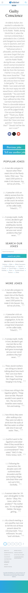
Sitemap (6, 564)
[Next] (23, 544)
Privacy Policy (18, 550)
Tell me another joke (14, 152)
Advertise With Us (8, 552)
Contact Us (7, 554)
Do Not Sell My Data (19, 554)
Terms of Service (18, 552)
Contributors (7, 559)
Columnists (7, 556)
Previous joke (14, 147)
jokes (14, 5)
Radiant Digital (8, 566)
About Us (6, 550)
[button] (25, 2)
